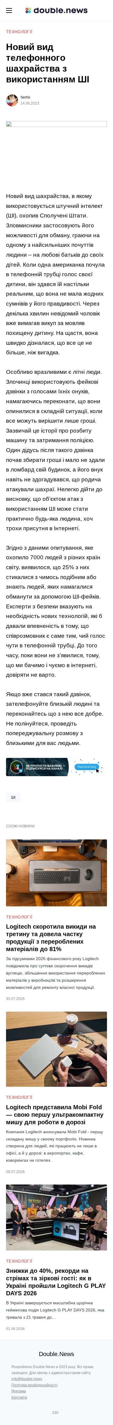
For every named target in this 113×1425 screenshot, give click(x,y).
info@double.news (26, 1379)
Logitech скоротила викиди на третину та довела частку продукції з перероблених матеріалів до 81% (51, 937)
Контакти (19, 1397)
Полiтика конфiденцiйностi (34, 1385)
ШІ (13, 797)
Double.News (56, 1354)
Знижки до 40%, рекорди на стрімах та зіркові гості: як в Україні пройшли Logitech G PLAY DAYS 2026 (56, 1281)
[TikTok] (64, 1412)
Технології (19, 31)
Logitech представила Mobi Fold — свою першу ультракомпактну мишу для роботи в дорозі (54, 1114)
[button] (9, 10)
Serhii (25, 97)
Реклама (18, 1391)
